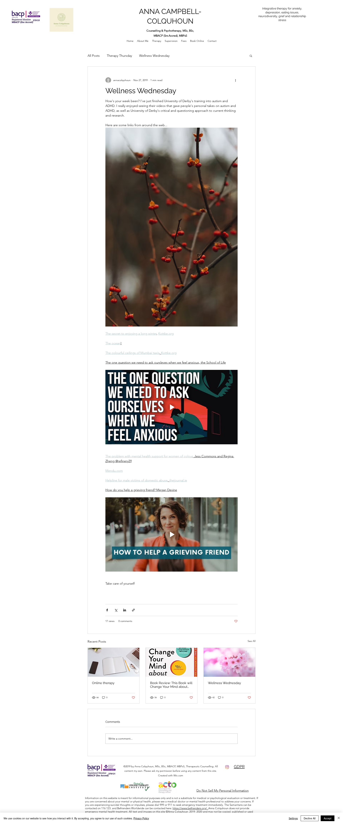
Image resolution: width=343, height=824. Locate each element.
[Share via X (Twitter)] (116, 610)
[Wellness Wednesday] (229, 662)
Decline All (309, 818)
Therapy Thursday (119, 56)
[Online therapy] (113, 662)
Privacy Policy (141, 818)
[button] (251, 55)
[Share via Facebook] (107, 610)
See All (251, 641)
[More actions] (235, 80)
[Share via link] (133, 610)
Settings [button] (293, 818)
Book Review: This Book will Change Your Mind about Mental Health (171, 685)
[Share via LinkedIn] (124, 610)
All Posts (94, 56)
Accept (327, 818)
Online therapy (103, 683)
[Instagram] (227, 767)
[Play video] (171, 407)
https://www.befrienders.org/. (190, 808)
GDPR (239, 766)
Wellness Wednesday (154, 56)
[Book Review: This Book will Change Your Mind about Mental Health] (171, 662)
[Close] (339, 818)
